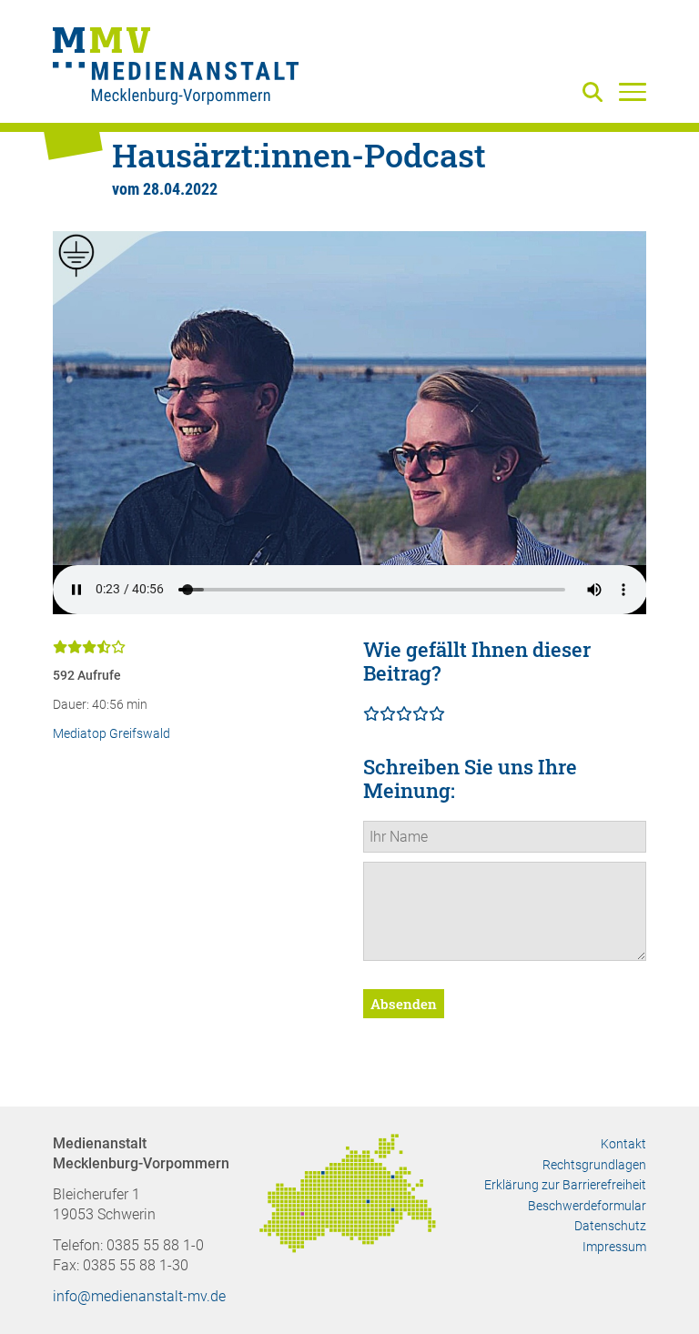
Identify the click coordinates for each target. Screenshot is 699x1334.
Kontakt (623, 1144)
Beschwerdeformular (587, 1205)
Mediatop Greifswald (111, 734)
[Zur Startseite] (176, 68)
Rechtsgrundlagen (594, 1164)
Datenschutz (610, 1225)
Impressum (614, 1246)
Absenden (403, 1004)
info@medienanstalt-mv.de (139, 1296)
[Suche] (596, 93)
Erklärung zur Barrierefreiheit (565, 1184)
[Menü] (632, 91)
